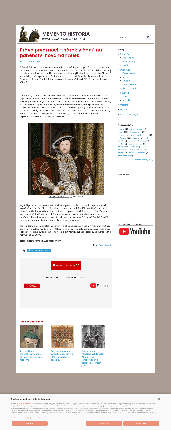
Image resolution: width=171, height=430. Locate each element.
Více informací (29, 423)
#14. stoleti (134, 150)
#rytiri (120, 144)
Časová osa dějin (129, 114)
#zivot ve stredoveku (39, 250)
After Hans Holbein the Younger (60, 197)
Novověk (124, 92)
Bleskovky (125, 109)
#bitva (121, 129)
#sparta (135, 138)
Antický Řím (128, 57)
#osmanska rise (135, 144)
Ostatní (124, 104)
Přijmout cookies (141, 423)
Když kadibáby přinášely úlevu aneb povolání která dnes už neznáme (31, 355)
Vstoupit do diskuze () (67, 265)
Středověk (36, 61)
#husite (121, 150)
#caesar (144, 141)
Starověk (124, 54)
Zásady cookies (36, 417)
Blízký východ (129, 88)
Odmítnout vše (104, 423)
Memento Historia (66, 33)
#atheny (123, 138)
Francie (126, 80)
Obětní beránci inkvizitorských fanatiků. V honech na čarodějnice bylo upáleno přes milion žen (93, 358)
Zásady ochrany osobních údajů (20, 417)
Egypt (125, 65)
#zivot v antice (136, 129)
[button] (159, 399)
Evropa (125, 96)
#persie (132, 141)
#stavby (121, 135)
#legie (121, 132)
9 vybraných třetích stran (24, 403)
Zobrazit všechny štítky (143, 160)
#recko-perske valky (137, 153)
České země (128, 73)
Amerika (126, 100)
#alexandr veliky (125, 156)
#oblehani (122, 147)
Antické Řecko (129, 61)
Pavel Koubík (105, 245)
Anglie (125, 77)
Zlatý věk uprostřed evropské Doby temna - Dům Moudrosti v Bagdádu (62, 355)
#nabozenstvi (135, 132)
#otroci (135, 147)
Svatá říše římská (131, 84)
